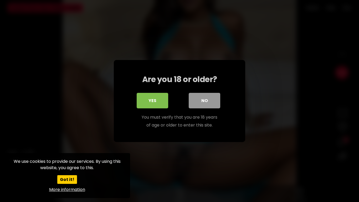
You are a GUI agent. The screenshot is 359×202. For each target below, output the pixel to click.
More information (67, 189)
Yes (152, 101)
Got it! (67, 179)
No (204, 101)
